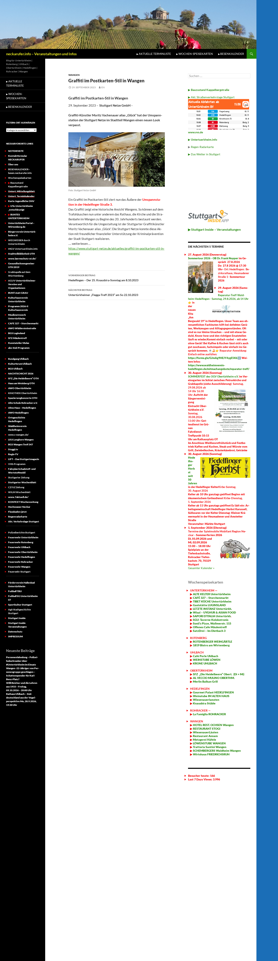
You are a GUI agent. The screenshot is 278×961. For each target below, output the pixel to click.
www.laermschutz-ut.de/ (22, 258)
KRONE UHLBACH (204, 663)
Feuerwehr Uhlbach (19, 547)
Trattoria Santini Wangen (209, 747)
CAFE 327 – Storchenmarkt (23, 323)
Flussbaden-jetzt (17, 511)
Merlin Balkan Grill (205, 681)
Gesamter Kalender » (201, 568)
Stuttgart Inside (17, 618)
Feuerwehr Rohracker (20, 561)
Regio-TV (13, 454)
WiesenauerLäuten (205, 732)
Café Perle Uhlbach (205, 656)
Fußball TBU (15, 591)
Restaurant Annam (205, 736)
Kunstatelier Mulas (18, 342)
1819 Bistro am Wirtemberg (211, 645)
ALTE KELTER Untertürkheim (212, 594)
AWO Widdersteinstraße (22, 328)
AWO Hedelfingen (18, 412)
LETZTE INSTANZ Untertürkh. (212, 608)
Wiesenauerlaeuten (206, 699)
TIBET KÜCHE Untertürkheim (211, 601)
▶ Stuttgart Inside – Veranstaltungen (214, 229)
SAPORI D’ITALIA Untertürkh (211, 616)
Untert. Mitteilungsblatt (21, 191)
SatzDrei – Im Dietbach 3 (208, 630)
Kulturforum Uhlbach (20, 363)
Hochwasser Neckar (19, 506)
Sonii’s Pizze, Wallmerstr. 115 (211, 623)
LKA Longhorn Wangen (21, 439)
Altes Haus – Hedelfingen (22, 407)
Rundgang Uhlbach (18, 358)
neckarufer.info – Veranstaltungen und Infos (41, 54)
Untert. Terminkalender (21, 196)
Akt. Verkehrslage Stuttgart (23, 521)
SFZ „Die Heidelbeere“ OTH (23, 378)
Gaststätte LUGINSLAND (209, 605)
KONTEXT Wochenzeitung (23, 501)
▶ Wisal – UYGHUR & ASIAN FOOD (213, 612)
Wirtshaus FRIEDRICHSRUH (211, 754)
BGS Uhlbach (15, 368)
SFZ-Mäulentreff (17, 338)
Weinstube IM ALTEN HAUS (211, 696)
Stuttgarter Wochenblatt (22, 482)
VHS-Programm (16, 464)
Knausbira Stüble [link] (204, 703)
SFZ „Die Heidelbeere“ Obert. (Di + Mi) (218, 674)
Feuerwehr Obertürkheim (22, 552)
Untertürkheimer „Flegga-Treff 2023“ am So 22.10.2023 (103, 292)
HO (194, 725)
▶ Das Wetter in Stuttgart (204, 154)
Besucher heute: (199, 775)
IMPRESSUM (15, 636)
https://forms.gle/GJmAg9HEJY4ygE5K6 (213, 358)
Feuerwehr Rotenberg (20, 542)
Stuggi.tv (13, 449)
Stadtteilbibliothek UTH (21, 253)
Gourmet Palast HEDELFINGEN (213, 692)
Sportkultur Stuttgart (20, 604)
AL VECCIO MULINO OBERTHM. (213, 678)
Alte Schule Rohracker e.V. (23, 402)
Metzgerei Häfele (204, 739)
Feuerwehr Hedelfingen (21, 556)
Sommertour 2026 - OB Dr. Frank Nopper (213, 258)
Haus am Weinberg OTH (21, 383)
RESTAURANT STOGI (206, 728)
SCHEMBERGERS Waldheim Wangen (217, 750)
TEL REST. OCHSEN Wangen (215, 725)
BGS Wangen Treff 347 (20, 444)
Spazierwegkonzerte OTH (22, 397)
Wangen (74, 74)
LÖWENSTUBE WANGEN (209, 743)
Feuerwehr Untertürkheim (23, 537)
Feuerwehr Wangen (19, 566)
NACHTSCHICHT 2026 (20, 373)
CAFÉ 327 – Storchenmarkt (211, 597)
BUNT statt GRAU (18, 292)
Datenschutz (15, 631)
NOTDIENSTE (16, 150)
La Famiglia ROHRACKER (209, 714)
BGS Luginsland (16, 333)
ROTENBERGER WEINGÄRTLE (212, 641)
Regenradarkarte (17, 516)
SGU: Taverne (210, 619)
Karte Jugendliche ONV (21, 201)
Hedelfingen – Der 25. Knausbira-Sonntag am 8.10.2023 (103, 278)
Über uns (13, 164)
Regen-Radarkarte (202, 147)
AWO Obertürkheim (19, 388)
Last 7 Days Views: (200, 779)
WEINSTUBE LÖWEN (206, 659)
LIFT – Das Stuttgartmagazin (23, 459)
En (103, 87)
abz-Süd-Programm (19, 347)
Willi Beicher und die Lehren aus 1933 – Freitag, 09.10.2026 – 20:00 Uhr (21, 686)
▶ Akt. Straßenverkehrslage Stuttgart (211, 97)
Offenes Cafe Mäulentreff (209, 627)
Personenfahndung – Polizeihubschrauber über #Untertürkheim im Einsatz (22, 661)
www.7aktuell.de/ (18, 497)
